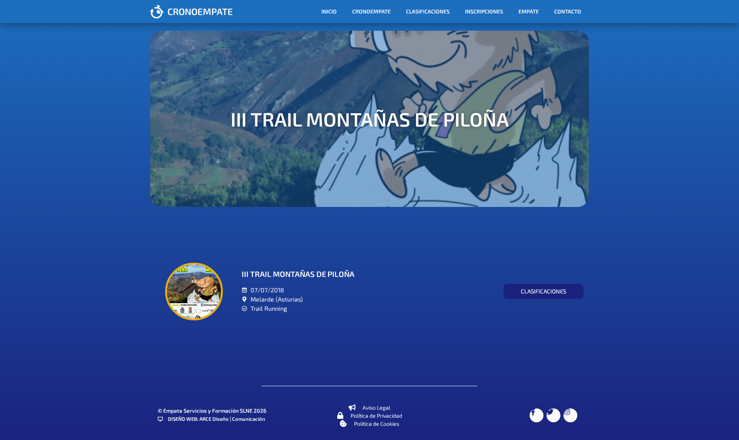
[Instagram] (570, 415)
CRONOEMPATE (200, 11)
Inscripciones (484, 11)
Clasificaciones (428, 11)
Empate (528, 11)
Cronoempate (371, 11)
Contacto (567, 11)
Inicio (329, 11)
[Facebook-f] (536, 415)
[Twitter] (553, 415)
